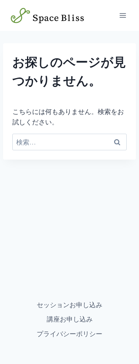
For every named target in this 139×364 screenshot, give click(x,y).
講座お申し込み (70, 319)
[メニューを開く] (122, 15)
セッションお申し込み (69, 304)
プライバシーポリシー (69, 333)
